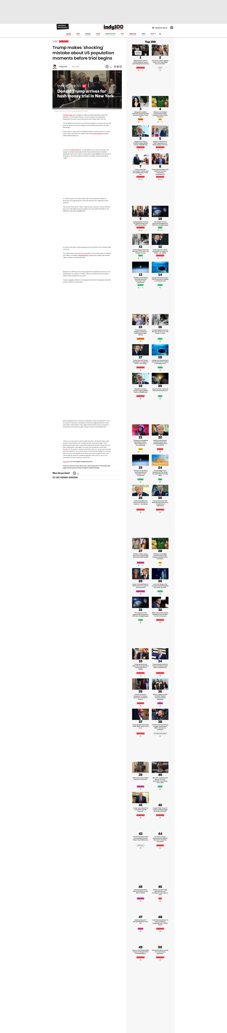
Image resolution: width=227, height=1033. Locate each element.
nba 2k (160, 786)
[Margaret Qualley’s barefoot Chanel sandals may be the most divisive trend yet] (140, 101)
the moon (140, 285)
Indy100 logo (113, 27)
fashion (140, 119)
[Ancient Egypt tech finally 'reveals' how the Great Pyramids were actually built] (160, 460)
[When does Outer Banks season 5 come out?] (140, 767)
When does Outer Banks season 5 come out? (140, 778)
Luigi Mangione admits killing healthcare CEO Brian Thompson (160, 1003)
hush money (64, 477)
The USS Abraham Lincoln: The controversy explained (160, 951)
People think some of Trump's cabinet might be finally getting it (160, 809)
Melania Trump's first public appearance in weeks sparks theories (160, 143)
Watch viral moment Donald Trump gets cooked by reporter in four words (160, 443)
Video (143, 33)
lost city (160, 591)
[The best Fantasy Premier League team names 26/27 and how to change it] (160, 714)
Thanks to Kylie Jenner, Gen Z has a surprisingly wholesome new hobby (140, 555)
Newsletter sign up (161, 28)
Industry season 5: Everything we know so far (140, 921)
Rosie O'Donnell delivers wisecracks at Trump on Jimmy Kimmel (141, 585)
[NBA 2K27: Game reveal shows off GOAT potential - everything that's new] (160, 767)
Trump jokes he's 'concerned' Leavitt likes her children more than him (140, 172)
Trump (98, 33)
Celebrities (132, 33)
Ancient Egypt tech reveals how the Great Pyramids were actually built (160, 473)
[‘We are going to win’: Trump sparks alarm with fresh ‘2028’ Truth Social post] (140, 714)
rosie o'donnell (140, 591)
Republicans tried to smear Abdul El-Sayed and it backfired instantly (140, 62)
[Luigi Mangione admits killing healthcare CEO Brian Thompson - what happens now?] (160, 991)
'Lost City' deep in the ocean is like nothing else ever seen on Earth (160, 585)
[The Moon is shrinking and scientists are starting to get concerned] (140, 267)
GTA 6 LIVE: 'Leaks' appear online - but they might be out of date (160, 62)
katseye (160, 703)
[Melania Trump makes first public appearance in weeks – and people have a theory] (160, 130)
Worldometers (83, 255)
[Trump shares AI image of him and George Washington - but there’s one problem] (140, 939)
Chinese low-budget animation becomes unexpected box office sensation (160, 114)
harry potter (140, 898)
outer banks (140, 786)
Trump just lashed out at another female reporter (140, 809)
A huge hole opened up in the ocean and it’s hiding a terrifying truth (160, 279)
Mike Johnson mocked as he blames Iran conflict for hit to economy (160, 614)
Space (160, 227)
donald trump (64, 41)
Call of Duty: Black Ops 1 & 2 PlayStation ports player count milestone (140, 838)
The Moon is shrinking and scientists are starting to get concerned (141, 280)
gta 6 (160, 67)
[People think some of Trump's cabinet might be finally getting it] (160, 797)
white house (160, 845)
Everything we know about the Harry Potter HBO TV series (140, 891)
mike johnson (160, 620)
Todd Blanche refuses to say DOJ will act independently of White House (160, 922)
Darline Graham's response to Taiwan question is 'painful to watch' (140, 697)
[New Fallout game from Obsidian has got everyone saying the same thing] (140, 1019)
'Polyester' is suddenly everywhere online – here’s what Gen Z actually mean (140, 443)
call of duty (140, 845)
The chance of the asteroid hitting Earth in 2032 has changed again (160, 223)
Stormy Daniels (97, 133)
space (160, 396)
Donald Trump (67, 115)
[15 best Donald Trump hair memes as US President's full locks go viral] (160, 879)
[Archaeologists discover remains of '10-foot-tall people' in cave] (140, 239)
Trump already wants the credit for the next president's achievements (160, 172)
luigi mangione (160, 1008)
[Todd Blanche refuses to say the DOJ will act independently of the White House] (160, 909)
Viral (122, 33)
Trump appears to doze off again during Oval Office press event (140, 223)
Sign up (65, 462)
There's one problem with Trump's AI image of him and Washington (140, 951)
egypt (160, 479)
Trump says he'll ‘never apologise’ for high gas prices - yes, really (160, 251)
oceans (160, 285)
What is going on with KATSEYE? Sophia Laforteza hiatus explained (160, 697)
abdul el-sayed (140, 67)
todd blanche (160, 928)
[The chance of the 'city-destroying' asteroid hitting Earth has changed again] (160, 211)
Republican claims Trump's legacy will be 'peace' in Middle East (140, 143)
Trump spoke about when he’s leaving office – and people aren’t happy (140, 666)
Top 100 (68, 33)
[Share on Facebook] (115, 66)
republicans (140, 703)
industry (140, 928)
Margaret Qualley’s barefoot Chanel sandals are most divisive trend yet (140, 114)
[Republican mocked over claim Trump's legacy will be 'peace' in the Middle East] (140, 130)
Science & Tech (110, 33)
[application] (87, 89)
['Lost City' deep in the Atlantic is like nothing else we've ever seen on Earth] (160, 573)
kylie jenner (140, 562)
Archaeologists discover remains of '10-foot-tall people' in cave (140, 251)
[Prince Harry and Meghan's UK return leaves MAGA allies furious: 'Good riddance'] (140, 319)
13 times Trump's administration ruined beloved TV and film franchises (160, 839)
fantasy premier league (160, 733)
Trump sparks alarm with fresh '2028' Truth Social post (140, 726)
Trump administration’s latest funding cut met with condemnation (160, 665)
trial (57, 477)
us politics (160, 449)
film (160, 119)
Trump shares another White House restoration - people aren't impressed (160, 503)
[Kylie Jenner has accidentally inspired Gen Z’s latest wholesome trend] (140, 543)
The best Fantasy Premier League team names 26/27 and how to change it (160, 727)
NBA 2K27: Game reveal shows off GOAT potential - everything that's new (160, 780)
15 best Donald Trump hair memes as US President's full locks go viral (160, 892)
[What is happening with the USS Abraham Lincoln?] (160, 939)
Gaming (87, 33)
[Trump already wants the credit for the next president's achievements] (160, 158)
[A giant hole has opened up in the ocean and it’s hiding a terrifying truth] (160, 267)
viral (160, 898)
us (54, 477)
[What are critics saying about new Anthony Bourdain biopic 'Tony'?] (140, 991)
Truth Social (74, 150)
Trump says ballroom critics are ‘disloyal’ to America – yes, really (140, 502)
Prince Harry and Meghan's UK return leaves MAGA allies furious (140, 332)
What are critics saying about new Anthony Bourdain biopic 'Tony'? (140, 1003)
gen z (140, 449)
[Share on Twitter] (118, 66)
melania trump (160, 147)
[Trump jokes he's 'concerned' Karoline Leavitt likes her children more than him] (140, 158)
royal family (140, 338)
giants (140, 255)
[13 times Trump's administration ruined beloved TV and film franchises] (160, 826)
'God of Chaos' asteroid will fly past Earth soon (160, 389)
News (78, 33)
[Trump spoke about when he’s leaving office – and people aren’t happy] (140, 653)
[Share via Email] (121, 66)
